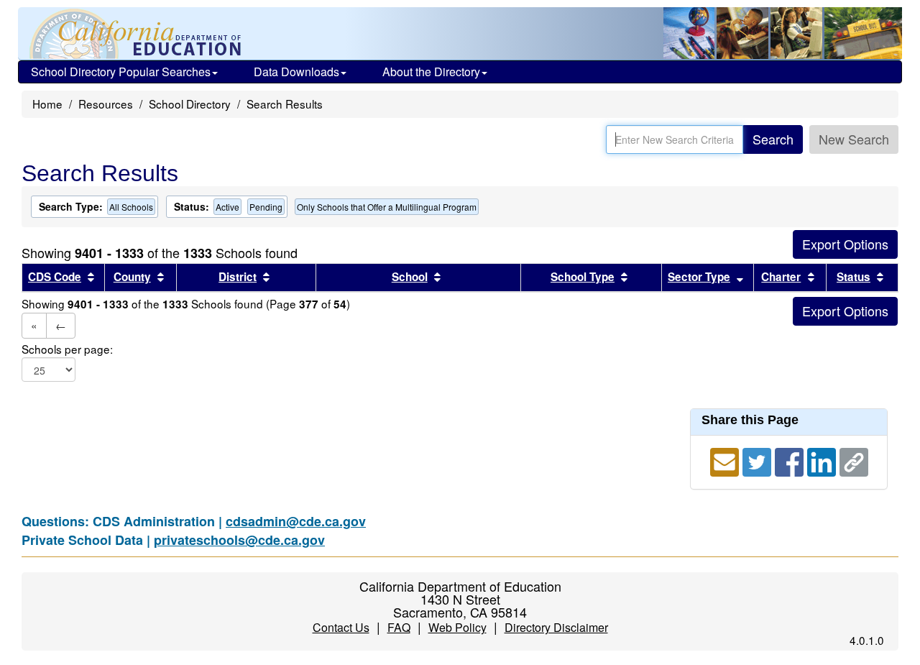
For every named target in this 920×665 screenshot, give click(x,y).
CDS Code (54, 277)
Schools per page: (67, 349)
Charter (781, 277)
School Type (583, 277)
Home (47, 103)
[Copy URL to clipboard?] (854, 460)
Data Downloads (296, 71)
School (410, 277)
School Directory (190, 103)
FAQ (398, 627)
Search (773, 138)
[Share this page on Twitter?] (758, 460)
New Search (854, 138)
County (132, 277)
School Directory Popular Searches (121, 71)
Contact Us (341, 627)
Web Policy (457, 627)
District (237, 277)
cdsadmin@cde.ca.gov (296, 521)
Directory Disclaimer (556, 627)
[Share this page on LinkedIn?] (823, 460)
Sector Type (699, 277)
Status (853, 277)
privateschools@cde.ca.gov (239, 540)
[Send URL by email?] (726, 460)
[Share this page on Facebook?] (791, 460)
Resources (105, 103)
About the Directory (431, 71)
